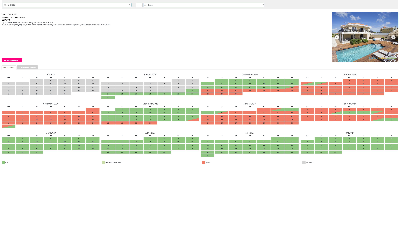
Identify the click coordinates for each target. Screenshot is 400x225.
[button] (337, 37)
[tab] (9, 67)
